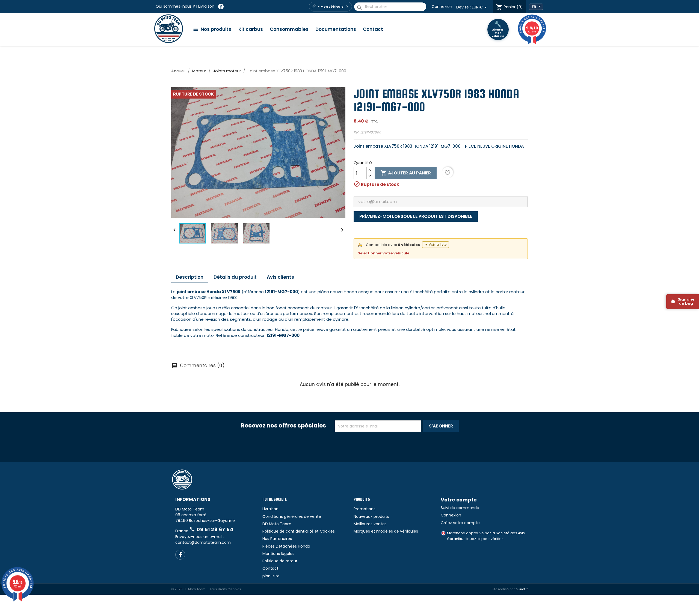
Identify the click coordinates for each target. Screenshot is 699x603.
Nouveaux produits (371, 516)
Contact (373, 29)
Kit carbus (250, 29)
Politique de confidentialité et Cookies (298, 531)
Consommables (289, 29)
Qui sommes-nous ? (175, 6)
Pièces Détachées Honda (286, 546)
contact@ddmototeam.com (203, 542)
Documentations (335, 29)
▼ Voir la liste (435, 244)
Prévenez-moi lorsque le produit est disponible (415, 216)
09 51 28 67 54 (211, 529)
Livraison (206, 6)
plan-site (271, 576)
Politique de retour (279, 561)
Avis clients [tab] (280, 277)
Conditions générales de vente (291, 516)
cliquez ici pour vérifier (483, 538)
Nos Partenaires (277, 538)
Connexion (442, 6)
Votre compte (459, 499)
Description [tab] (189, 277)
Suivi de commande (460, 507)
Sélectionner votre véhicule (383, 253)
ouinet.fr (522, 589)
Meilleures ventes (370, 524)
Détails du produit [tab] (235, 277)
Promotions (364, 509)
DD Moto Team (276, 524)
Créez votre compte (460, 522)
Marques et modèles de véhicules (386, 531)
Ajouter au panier (405, 173)
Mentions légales (278, 553)
